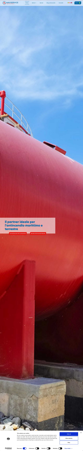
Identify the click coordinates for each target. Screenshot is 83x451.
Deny (69, 442)
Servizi (41, 2)
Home (27, 2)
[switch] (37, 448)
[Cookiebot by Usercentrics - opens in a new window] (8, 448)
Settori (34, 2)
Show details (67, 448)
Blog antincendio (51, 2)
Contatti (61, 2)
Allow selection (68, 438)
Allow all (69, 434)
